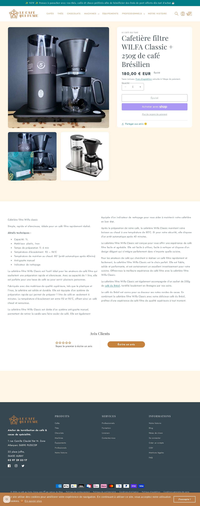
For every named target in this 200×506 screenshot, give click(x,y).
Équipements (60, 442)
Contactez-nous (108, 438)
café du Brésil (112, 285)
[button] (91, 14)
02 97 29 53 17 (17, 460)
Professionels (61, 447)
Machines (59, 438)
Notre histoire (61, 452)
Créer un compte (156, 442)
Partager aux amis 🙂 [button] (136, 124)
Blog (151, 428)
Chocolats (59, 433)
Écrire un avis (126, 344)
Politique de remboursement (78, 492)
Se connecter (154, 438)
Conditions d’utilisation (129, 492)
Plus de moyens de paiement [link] (154, 114)
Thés (57, 428)
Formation (106, 428)
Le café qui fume (25, 492)
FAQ (151, 457)
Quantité (125, 83)
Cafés (57, 423)
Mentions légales (156, 452)
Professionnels (108, 423)
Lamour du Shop (56, 492)
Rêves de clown (156, 433)
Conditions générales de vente (176, 492)
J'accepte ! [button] (184, 499)
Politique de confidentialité (104, 492)
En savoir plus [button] (33, 501)
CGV (151, 447)
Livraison (106, 433)
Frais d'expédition (144, 79)
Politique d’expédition (151, 492)
